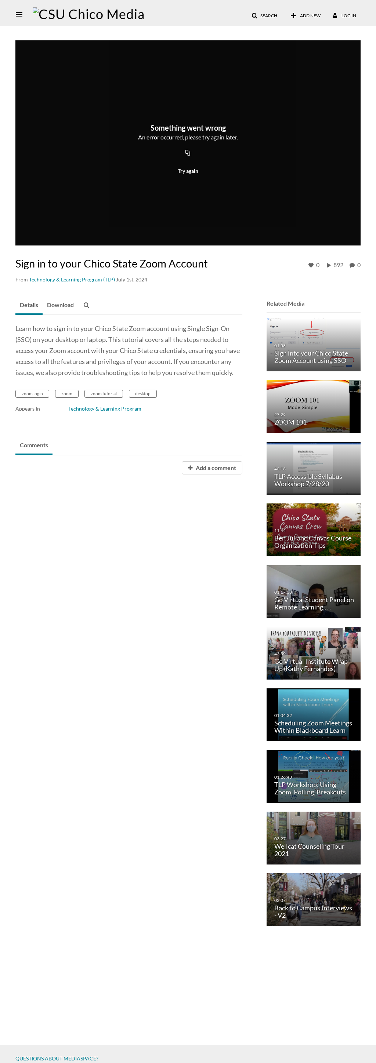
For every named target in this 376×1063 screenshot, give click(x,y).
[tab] (29, 305)
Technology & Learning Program (104, 408)
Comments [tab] (34, 444)
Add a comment (215, 467)
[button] (21, 14)
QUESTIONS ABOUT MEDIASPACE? (56, 1058)
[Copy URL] (188, 153)
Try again (188, 171)
